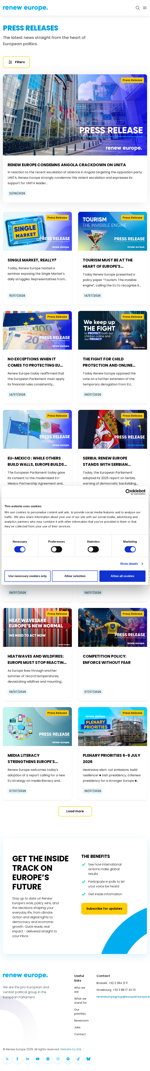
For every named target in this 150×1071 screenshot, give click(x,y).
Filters (20, 62)
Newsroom (81, 1021)
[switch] (56, 549)
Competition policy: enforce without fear (107, 659)
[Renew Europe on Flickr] (48, 1059)
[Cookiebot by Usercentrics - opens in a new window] (128, 492)
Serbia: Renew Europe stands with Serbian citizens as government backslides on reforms (109, 461)
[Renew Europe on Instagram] (58, 1059)
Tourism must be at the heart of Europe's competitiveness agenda (110, 263)
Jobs (77, 1027)
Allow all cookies (122, 576)
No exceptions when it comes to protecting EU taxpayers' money (34, 362)
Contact (80, 1034)
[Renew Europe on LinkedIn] (27, 1059)
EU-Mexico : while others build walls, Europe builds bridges (36, 461)
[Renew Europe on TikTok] (78, 1059)
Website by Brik (70, 1049)
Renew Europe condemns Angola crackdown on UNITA (67, 165)
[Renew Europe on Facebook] (17, 1059)
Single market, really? (32, 260)
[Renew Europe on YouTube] (37, 1059)
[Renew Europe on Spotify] (68, 1059)
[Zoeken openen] (137, 7)
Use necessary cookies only (27, 576)
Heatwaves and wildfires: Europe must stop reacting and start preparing (37, 660)
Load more (75, 811)
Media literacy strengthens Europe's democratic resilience (32, 759)
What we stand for (80, 1001)
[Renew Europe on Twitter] (7, 1059)
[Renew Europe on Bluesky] (88, 1059)
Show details (129, 563)
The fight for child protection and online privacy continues (107, 362)
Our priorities (80, 1012)
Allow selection (75, 576)
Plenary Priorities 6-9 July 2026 (111, 758)
